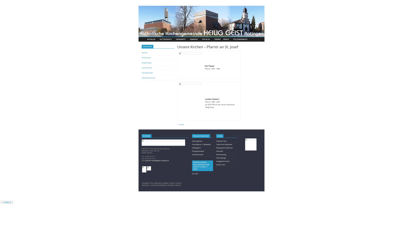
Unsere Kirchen (147, 68)
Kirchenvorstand (197, 155)
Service (226, 39)
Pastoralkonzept (147, 73)
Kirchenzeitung (221, 155)
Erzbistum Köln (221, 141)
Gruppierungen (147, 63)
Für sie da (206, 39)
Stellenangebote (240, 39)
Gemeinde (194, 39)
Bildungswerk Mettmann (224, 148)
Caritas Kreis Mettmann (224, 144)
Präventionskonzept (148, 78)
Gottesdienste (166, 39)
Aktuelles (151, 39)
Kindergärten (196, 148)
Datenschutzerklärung (158, 185)
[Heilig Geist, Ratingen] (144, 39)
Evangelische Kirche (223, 161)
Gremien (144, 53)
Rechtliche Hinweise (174, 185)
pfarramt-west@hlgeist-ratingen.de (157, 161)
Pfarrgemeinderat (198, 151)
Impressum (145, 185)
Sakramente (181, 39)
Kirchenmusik (146, 58)
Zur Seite (195, 174)
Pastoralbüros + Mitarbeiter (201, 144)
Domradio (219, 151)
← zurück (180, 124)
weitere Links (220, 165)
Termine (217, 39)
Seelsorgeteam (197, 141)
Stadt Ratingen (221, 158)
